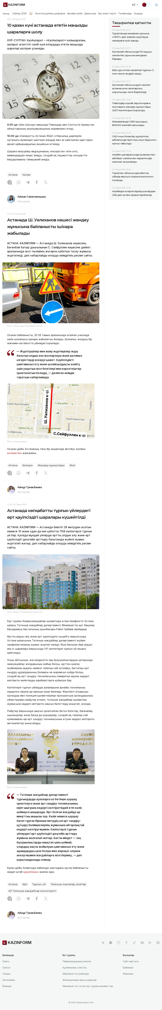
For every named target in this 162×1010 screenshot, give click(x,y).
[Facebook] (36, 182)
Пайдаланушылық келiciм (76, 961)
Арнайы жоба (75, 13)
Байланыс (128, 967)
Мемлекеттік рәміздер (75, 973)
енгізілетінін (14, 453)
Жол (72, 465)
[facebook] (126, 942)
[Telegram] (27, 182)
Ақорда (138, 13)
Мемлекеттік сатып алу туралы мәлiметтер (87, 986)
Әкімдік (27, 465)
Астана (12, 174)
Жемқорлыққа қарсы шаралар (79, 979)
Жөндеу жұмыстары (51, 465)
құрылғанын (31, 871)
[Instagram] (9, 182)
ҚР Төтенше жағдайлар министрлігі (32, 890)
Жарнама (128, 973)
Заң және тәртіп (107, 13)
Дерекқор (90, 13)
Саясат (6, 967)
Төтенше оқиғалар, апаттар (68, 884)
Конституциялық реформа (50, 13)
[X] (45, 182)
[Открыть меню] (156, 4)
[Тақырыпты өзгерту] (146, 4)
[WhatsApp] (18, 182)
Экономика (8, 979)
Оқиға (5, 961)
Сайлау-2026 (19, 13)
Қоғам (26, 174)
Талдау (6, 973)
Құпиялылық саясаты (74, 967)
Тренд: (6, 13)
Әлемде (7, 986)
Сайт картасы (131, 961)
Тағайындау (125, 13)
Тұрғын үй (39, 884)
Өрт (24, 884)
